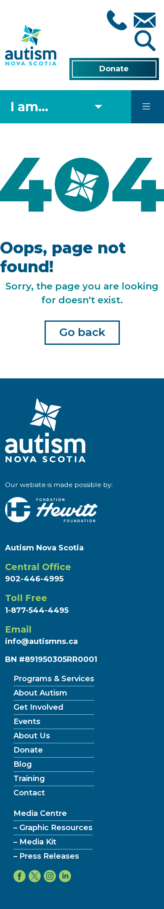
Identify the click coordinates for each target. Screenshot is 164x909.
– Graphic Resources (53, 827)
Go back (82, 332)
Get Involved (38, 707)
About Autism (40, 693)
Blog (22, 764)
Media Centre (40, 813)
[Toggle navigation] (146, 106)
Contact (29, 792)
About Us (31, 735)
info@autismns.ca (41, 641)
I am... (29, 107)
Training (29, 778)
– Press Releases (46, 856)
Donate (114, 68)
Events (26, 721)
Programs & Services (53, 678)
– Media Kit (34, 841)
